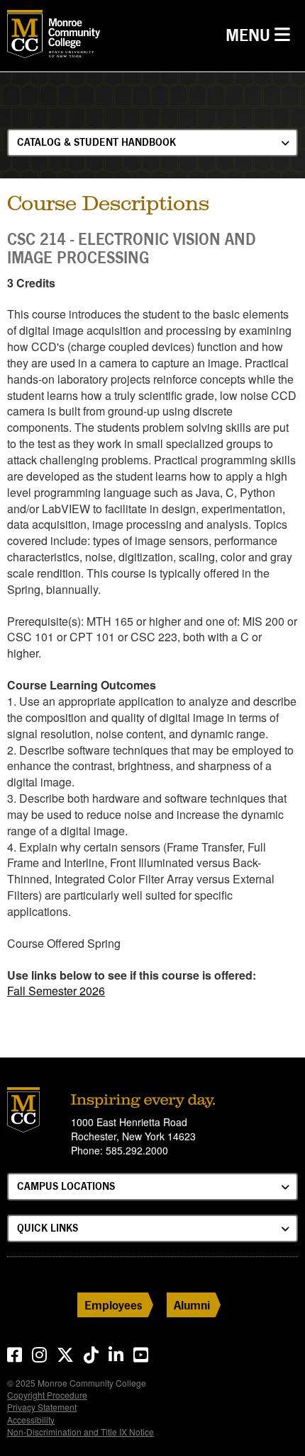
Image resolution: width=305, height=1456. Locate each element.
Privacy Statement (42, 1407)
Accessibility (31, 1420)
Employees (113, 1304)
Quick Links (47, 1227)
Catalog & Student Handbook (96, 142)
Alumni (192, 1304)
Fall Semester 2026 (56, 990)
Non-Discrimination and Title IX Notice (80, 1432)
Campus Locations (66, 1186)
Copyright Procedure (47, 1395)
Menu (261, 34)
